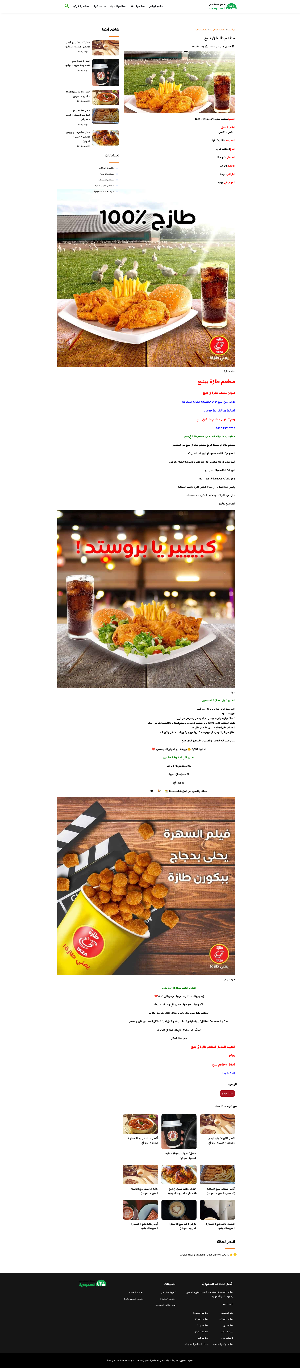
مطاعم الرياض (156, 6)
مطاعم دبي (228, 1325)
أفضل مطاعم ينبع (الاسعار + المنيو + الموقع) (143, 1140)
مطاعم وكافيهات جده (223, 1344)
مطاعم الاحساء (106, 174)
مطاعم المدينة (118, 6)
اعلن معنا (111, 1361)
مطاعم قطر (203, 1338)
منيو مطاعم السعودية (104, 192)
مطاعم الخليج (201, 1332)
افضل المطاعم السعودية (196, 1344)
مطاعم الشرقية (81, 6)
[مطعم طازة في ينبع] (179, 82)
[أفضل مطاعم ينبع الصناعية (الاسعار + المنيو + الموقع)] (105, 116)
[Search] (66, 6)
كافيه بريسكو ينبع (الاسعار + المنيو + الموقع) (143, 1191)
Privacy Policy (125, 1361)
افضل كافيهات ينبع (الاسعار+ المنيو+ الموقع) (181, 1156)
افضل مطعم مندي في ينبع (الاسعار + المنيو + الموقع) (182, 1191)
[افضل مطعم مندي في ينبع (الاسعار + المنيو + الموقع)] (105, 138)
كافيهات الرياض (106, 168)
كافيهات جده (227, 1338)
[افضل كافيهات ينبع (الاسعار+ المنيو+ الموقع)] (105, 72)
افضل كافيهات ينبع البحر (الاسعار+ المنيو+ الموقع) (221, 1140)
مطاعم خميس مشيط (104, 186)
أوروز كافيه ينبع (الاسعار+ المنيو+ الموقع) (144, 1226)
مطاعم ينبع (227, 1093)
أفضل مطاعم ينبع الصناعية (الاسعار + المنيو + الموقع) (220, 1191)
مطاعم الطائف (137, 6)
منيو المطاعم (227, 1313)
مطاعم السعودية (106, 180)
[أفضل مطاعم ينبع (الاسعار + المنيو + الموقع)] (105, 97)
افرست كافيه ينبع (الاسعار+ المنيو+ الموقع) (220, 1226)
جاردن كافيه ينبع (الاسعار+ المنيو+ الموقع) (182, 1226)
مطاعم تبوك (99, 6)
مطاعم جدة (202, 1325)
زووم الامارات (227, 1332)
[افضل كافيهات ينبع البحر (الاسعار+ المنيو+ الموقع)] (105, 47)
